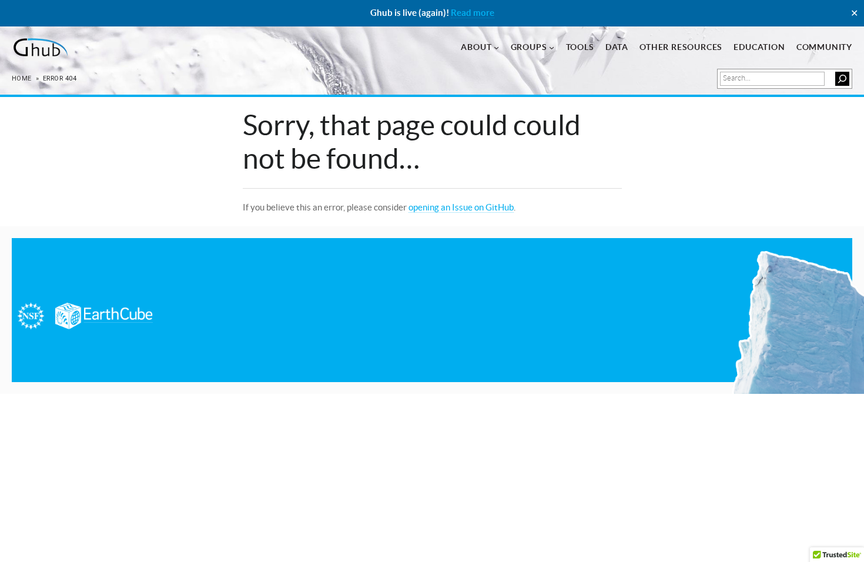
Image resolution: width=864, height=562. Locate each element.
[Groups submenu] (551, 47)
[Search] (842, 79)
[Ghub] (40, 47)
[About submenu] (496, 47)
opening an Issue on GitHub (461, 207)
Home (22, 78)
